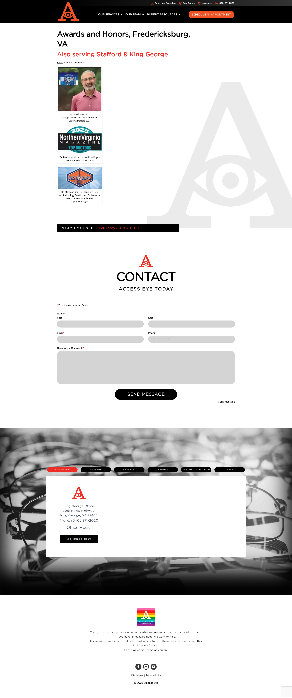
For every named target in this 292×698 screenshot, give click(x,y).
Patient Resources (162, 14)
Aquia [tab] (229, 470)
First (59, 318)
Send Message (146, 394)
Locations (207, 3)
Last (150, 318)
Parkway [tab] (163, 470)
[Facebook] (138, 667)
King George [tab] (62, 470)
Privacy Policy (153, 675)
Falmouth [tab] (96, 470)
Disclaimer (137, 675)
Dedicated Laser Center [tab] (196, 470)
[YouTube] (154, 667)
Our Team (133, 14)
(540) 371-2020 (226, 3)
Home (60, 62)
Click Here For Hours (78, 539)
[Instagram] (146, 667)
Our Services (109, 14)
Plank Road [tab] (129, 470)
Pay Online (189, 3)
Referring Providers (165, 3)
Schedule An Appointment (211, 14)
